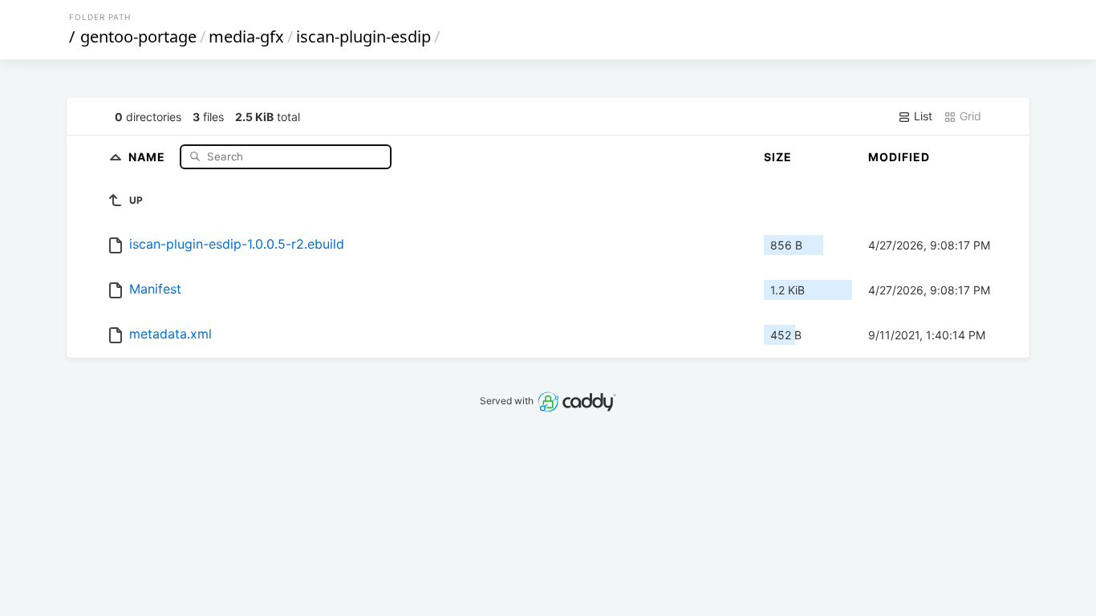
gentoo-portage (138, 36)
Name (148, 156)
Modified (899, 157)
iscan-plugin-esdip (363, 36)
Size (778, 157)
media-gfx (246, 36)
